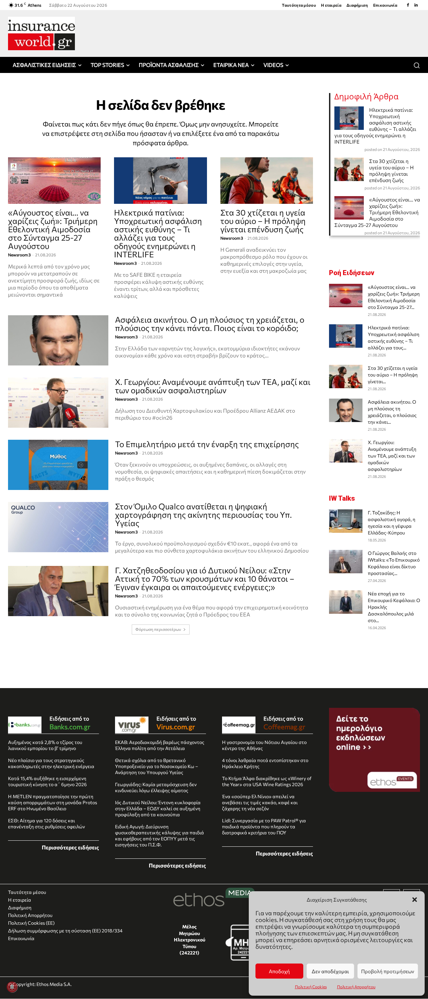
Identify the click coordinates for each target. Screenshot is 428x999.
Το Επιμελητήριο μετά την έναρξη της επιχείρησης (207, 444)
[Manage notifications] (12, 987)
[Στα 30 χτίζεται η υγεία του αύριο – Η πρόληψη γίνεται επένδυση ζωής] (266, 180)
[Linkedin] (416, 5)
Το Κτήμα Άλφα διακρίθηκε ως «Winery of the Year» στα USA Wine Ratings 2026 (267, 781)
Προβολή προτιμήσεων (387, 971)
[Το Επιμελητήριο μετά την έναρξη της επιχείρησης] (58, 465)
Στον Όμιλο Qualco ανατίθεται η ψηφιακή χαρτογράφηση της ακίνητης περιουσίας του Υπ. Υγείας (203, 514)
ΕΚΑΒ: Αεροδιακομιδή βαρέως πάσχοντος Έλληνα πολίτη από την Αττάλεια (159, 745)
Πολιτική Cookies (311, 986)
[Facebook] (408, 5)
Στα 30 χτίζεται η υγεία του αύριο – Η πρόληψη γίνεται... (393, 374)
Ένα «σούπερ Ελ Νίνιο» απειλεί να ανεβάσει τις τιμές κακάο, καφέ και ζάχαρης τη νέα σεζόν (260, 802)
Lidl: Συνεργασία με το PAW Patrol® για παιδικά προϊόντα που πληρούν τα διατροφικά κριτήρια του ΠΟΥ (264, 826)
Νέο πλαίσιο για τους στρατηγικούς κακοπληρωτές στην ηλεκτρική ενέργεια (51, 763)
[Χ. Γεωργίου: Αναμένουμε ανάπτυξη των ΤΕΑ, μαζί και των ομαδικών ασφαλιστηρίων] (58, 403)
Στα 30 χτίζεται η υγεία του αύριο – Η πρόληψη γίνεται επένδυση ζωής (263, 220)
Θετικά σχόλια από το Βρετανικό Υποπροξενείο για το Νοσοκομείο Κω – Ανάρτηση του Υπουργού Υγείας (156, 766)
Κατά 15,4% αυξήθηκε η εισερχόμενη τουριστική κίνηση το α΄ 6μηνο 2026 (47, 781)
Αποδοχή (279, 971)
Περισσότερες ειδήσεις (70, 847)
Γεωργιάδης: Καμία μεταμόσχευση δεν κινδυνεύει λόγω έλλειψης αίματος (156, 787)
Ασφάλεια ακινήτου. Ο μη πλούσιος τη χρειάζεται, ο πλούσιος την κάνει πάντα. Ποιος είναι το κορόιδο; (209, 324)
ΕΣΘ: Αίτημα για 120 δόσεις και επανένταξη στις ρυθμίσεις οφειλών (46, 823)
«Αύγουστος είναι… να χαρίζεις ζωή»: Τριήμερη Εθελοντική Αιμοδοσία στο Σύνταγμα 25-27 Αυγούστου (53, 229)
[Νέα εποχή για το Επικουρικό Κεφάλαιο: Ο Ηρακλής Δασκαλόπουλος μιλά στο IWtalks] (345, 602)
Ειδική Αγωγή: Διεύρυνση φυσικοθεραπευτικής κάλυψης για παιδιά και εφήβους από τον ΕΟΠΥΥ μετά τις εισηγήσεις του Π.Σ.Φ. (159, 835)
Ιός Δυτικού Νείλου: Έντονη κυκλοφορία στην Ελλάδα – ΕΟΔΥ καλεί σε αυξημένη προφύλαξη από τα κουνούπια (158, 808)
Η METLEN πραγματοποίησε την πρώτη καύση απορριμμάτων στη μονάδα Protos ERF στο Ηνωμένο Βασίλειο (52, 802)
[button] (414, 899)
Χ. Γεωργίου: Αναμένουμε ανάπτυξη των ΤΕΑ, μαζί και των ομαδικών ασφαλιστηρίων (212, 386)
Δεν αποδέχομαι (330, 971)
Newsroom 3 (19, 254)
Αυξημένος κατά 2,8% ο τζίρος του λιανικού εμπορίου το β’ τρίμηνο (45, 745)
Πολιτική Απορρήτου (356, 986)
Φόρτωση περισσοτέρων (158, 629)
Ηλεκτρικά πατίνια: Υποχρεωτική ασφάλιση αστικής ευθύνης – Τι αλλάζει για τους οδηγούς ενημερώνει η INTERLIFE (158, 233)
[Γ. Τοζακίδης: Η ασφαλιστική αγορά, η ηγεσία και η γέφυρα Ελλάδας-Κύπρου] (345, 521)
